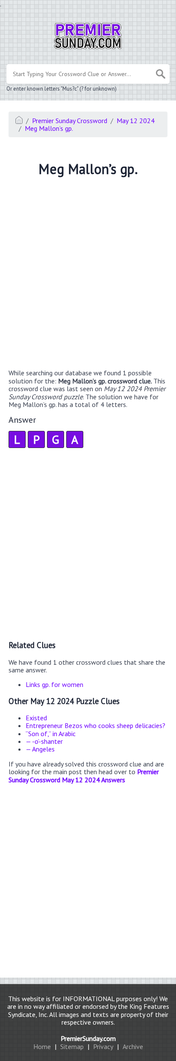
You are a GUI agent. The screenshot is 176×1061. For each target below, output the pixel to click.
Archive (133, 1046)
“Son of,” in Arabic (51, 733)
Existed (36, 717)
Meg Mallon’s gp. (49, 128)
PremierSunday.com (88, 1038)
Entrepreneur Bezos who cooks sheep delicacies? (95, 725)
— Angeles (40, 749)
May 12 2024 (136, 120)
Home (42, 1046)
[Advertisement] (88, 274)
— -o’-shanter (44, 741)
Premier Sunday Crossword (69, 120)
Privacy (103, 1046)
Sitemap (72, 1046)
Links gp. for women (54, 684)
